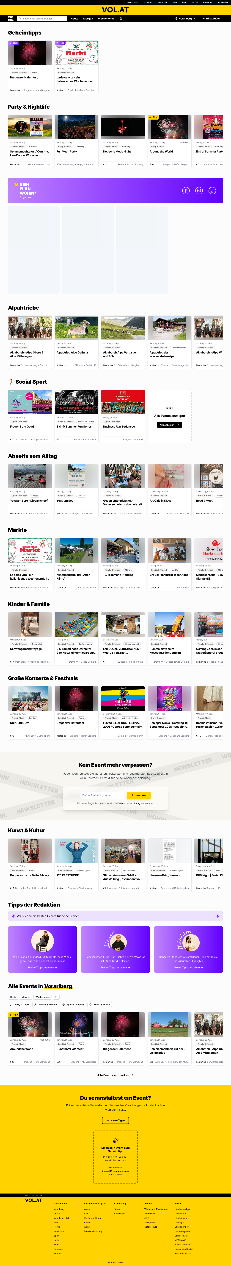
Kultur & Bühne (102, 1004)
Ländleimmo (181, 1218)
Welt (56, 1222)
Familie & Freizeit (48, 1004)
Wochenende (106, 18)
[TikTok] (212, 190)
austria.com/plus (183, 1244)
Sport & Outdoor (75, 1004)
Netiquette (149, 1222)
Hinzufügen (213, 18)
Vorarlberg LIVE (62, 1218)
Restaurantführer (92, 1218)
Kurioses (58, 1249)
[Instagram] (199, 190)
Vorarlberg (185, 18)
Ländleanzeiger (182, 1209)
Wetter (87, 1209)
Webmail (148, 2)
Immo (184, 2)
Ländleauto (180, 1213)
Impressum (150, 1213)
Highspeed (133, 2)
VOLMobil (163, 2)
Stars (56, 1244)
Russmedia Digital (183, 1249)
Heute (74, 18)
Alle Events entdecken (113, 1075)
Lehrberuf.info (182, 1235)
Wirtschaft (59, 1231)
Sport (56, 1235)
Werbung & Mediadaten (156, 1209)
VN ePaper (223, 2)
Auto (195, 2)
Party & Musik (21, 1004)
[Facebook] (186, 190)
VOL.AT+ (58, 1213)
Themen (58, 1253)
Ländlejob (179, 1222)
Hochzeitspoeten (183, 1231)
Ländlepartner (182, 1227)
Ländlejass (119, 1213)
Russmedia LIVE (183, 1253)
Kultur (57, 1240)
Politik (57, 1227)
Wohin (87, 1227)
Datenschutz (150, 1227)
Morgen (88, 18)
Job (175, 2)
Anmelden (139, 795)
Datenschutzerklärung (128, 803)
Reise (87, 1222)
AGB (146, 1218)
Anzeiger (208, 2)
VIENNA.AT (180, 1240)
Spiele (117, 1209)
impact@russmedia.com (115, 1171)
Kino (86, 1213)
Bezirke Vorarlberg (93, 1231)
